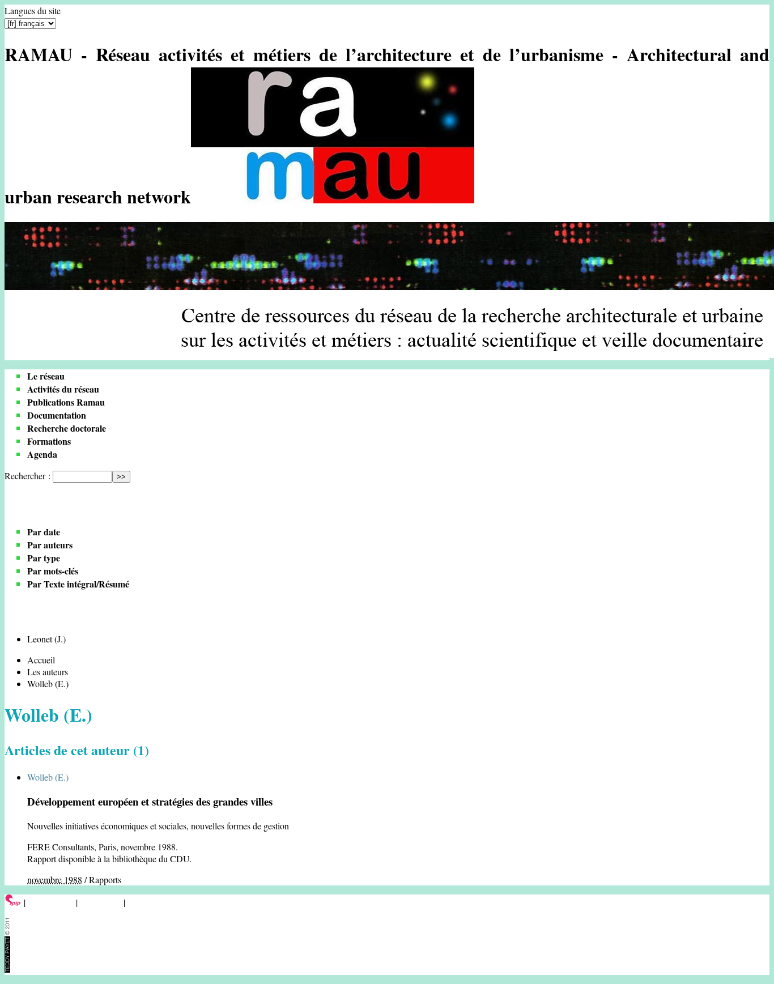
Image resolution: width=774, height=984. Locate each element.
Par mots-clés (52, 570)
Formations (49, 441)
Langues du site (33, 10)
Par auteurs (50, 544)
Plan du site (100, 902)
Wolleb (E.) (48, 777)
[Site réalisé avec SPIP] (13, 902)
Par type (43, 557)
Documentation (56, 414)
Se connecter (51, 902)
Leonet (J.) (46, 639)
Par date (43, 531)
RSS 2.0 (144, 902)
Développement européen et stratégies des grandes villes (150, 801)
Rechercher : (27, 476)
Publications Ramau (66, 401)
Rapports (105, 879)
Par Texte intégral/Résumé (78, 583)
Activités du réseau (63, 388)
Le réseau (46, 375)
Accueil (41, 660)
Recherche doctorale (66, 428)
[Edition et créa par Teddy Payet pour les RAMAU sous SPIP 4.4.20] (7, 969)
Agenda (42, 454)
